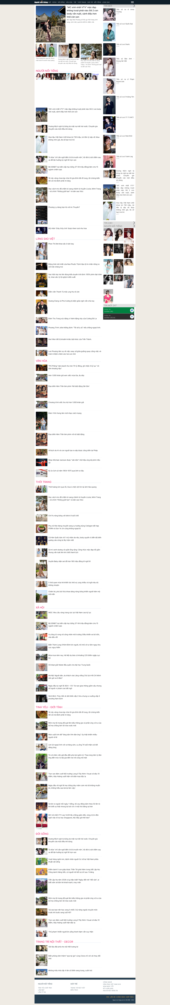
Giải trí (90, 2)
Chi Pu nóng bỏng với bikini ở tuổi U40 (63, 513)
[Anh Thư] (52, 76)
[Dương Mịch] (38, 76)
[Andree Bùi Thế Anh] (58, 76)
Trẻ (75, 2)
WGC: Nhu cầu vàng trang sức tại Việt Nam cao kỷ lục (69, 633)
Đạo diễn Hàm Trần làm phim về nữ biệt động (66, 431)
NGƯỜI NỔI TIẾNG (113, 281)
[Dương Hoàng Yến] (94, 78)
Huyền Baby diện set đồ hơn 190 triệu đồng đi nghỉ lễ (69, 558)
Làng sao (106, 2)
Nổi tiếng (97, 2)
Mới (49, 2)
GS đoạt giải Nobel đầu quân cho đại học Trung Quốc (69, 685)
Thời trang (81, 2)
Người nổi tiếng (47, 70)
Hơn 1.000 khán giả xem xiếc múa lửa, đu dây (66, 372)
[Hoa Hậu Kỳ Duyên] (48, 76)
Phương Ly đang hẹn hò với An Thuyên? (64, 204)
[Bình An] (88, 76)
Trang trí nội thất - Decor (54, 961)
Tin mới (108, 6)
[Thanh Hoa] (80, 76)
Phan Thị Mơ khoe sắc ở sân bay (61, 241)
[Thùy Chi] (64, 76)
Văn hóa (69, 2)
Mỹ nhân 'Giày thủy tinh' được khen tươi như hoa (67, 225)
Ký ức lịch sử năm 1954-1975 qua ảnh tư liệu (66, 468)
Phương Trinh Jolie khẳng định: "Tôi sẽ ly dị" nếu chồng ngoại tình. (74, 325)
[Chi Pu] (72, 76)
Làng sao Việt (45, 235)
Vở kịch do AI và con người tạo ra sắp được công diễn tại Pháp (73, 448)
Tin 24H (108, 277)
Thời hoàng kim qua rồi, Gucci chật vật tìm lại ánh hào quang (72, 484)
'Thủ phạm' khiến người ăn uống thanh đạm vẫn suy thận (70, 952)
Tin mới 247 (110, 360)
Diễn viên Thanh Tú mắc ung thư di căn (63, 289)
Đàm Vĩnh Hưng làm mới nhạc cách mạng (64, 410)
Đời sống (61, 2)
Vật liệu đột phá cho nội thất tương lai (63, 967)
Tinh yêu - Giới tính (49, 727)
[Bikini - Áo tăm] (68, 76)
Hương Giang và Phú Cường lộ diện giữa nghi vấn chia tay (71, 298)
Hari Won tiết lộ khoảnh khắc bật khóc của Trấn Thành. (70, 336)
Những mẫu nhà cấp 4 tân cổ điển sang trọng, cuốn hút (70, 991)
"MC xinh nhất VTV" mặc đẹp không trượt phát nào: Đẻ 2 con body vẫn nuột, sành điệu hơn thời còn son (82, 12)
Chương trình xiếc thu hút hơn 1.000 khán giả (66, 399)
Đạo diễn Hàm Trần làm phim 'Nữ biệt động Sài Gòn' (69, 383)
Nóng (54, 2)
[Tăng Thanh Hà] (43, 76)
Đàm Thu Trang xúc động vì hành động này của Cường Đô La (72, 316)
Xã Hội (40, 627)
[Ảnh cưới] (95, 74)
